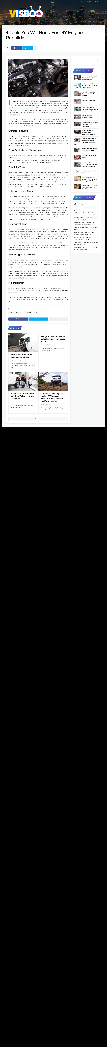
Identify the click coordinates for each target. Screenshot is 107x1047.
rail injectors (28, 312)
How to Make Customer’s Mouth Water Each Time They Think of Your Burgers (90, 187)
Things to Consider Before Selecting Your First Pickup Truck (53, 339)
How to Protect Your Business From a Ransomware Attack (88, 132)
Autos (8, 28)
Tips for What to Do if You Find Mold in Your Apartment (90, 124)
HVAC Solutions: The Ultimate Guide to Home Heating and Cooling (89, 179)
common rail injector (23, 175)
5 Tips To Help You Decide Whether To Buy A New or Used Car (23, 396)
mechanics (19, 312)
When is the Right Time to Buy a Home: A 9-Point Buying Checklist (90, 77)
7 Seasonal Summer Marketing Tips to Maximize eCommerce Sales (90, 109)
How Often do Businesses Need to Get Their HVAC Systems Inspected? (90, 164)
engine (11, 312)
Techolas (76, 247)
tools (35, 312)
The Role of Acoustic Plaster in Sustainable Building (88, 93)
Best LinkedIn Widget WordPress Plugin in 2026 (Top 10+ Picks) (89, 85)
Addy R (10, 42)
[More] (35, 48)
